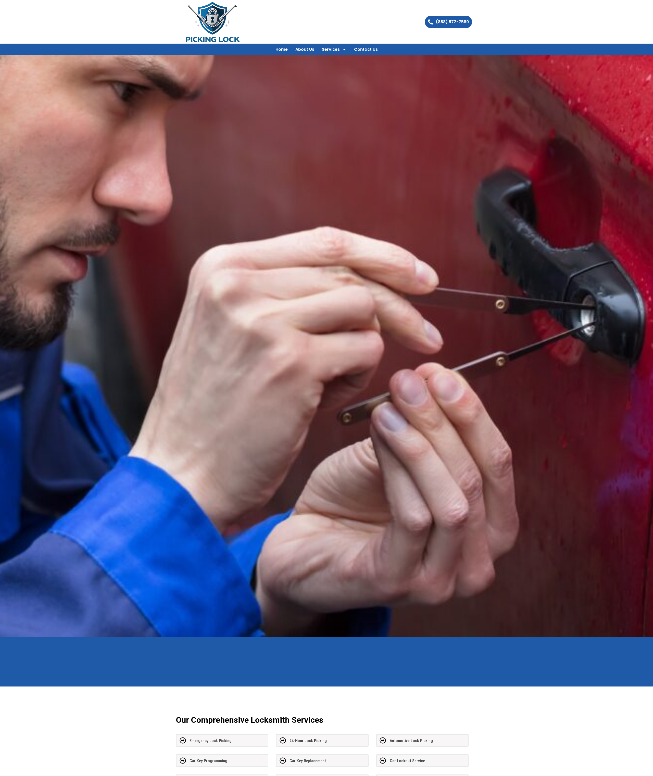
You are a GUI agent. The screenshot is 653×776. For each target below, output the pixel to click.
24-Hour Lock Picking (308, 740)
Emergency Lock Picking (211, 740)
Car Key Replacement (308, 760)
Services (331, 49)
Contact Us (366, 49)
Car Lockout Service (407, 760)
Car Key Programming (208, 760)
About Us (304, 49)
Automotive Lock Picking (411, 740)
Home (281, 49)
